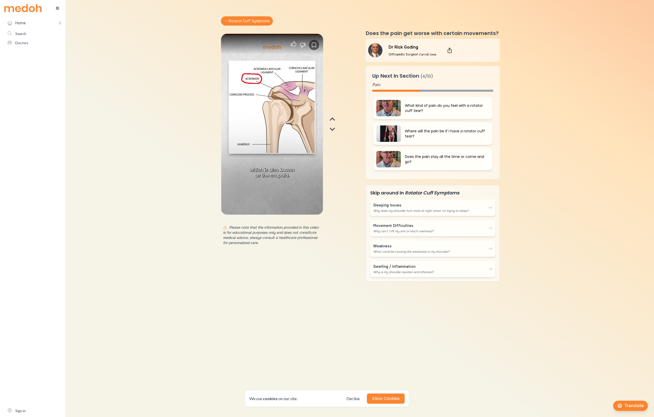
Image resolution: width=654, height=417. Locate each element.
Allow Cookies (386, 398)
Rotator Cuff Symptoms (249, 21)
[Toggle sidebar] (57, 8)
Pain (376, 84)
